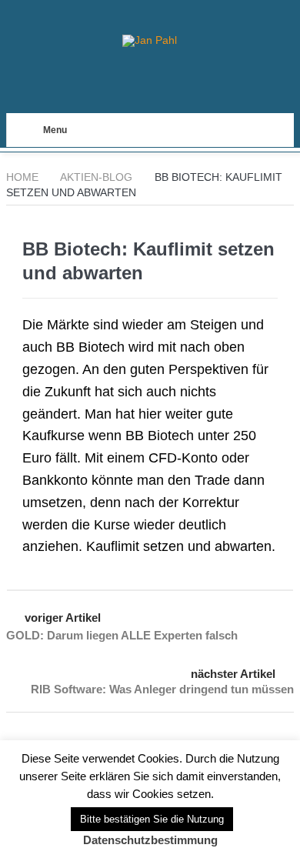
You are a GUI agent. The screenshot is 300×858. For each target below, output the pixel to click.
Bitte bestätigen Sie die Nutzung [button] (152, 819)
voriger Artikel (63, 617)
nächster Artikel (233, 673)
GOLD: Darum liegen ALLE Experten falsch (122, 635)
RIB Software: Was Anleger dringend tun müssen (162, 689)
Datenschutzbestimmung (150, 839)
